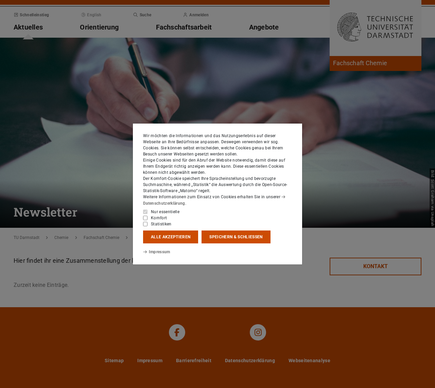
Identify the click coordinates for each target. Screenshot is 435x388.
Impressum (159, 252)
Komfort (159, 218)
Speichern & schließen (235, 237)
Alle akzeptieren (170, 237)
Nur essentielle (165, 211)
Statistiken (161, 224)
